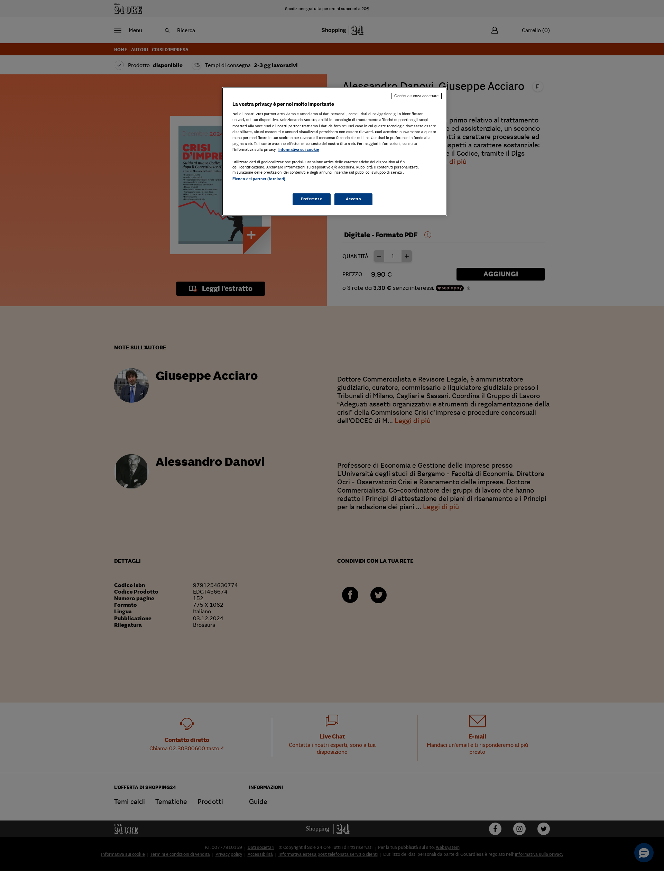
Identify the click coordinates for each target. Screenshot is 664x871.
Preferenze (311, 199)
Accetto (353, 199)
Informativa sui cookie (298, 149)
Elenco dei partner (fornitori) (258, 179)
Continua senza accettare (416, 96)
